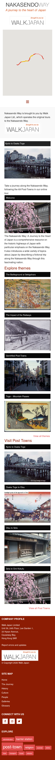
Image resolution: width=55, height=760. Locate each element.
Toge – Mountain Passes (17, 396)
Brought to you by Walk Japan (27, 20)
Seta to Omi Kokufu (15, 568)
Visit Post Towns (18, 440)
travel (21, 753)
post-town (12, 746)
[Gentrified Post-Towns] (27, 390)
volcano (29, 753)
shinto (48, 748)
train (4, 753)
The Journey (7, 684)
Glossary (6, 705)
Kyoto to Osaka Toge (15, 446)
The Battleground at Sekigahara (21, 274)
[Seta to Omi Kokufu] (27, 603)
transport (13, 753)
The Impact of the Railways (18, 315)
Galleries (6, 701)
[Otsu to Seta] (27, 562)
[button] (27, 101)
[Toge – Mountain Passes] (27, 431)
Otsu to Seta (12, 527)
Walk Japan (23, 662)
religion (29, 747)
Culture (5, 692)
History (5, 688)
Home (4, 679)
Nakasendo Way (28, 4)
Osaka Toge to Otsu (14, 143)
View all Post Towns (39, 608)
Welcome (10, 197)
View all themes (41, 436)
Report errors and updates (14, 644)
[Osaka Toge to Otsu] (27, 521)
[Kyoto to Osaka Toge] (27, 481)
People (5, 697)
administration (8, 739)
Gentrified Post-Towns (16, 355)
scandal (39, 748)
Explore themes (17, 268)
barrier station (24, 739)
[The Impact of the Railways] (27, 349)
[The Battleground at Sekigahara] (27, 309)
